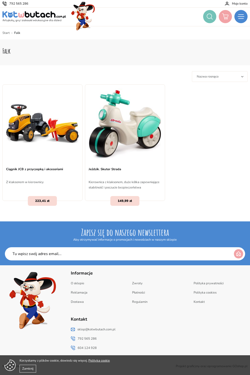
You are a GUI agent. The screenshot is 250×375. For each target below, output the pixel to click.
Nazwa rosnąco (208, 76)
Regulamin (139, 302)
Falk (17, 33)
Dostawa (77, 302)
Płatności (138, 292)
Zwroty (137, 283)
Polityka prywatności (209, 283)
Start (6, 33)
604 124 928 (87, 348)
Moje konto (240, 3)
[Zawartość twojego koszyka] (225, 16)
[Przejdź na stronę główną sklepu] (34, 16)
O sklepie (77, 283)
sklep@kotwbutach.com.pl (96, 329)
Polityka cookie (99, 360)
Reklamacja (79, 292)
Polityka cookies (205, 292)
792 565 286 (18, 3)
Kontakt (199, 302)
